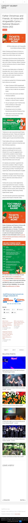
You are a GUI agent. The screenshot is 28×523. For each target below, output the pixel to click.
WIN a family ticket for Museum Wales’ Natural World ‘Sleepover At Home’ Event (19, 323)
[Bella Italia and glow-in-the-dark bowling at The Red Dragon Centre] (14, 363)
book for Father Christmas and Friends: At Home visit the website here (13, 236)
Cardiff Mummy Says (9, 7)
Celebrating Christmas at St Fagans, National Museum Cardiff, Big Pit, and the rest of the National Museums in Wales (7, 335)
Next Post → (23, 500)
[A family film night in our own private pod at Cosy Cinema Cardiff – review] (14, 414)
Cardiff (5, 29)
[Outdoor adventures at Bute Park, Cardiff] (14, 449)
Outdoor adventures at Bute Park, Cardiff (13, 456)
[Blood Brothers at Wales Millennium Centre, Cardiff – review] (14, 380)
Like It (14, 350)
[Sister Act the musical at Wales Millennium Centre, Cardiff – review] (14, 431)
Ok (20, 521)
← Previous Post (6, 500)
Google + (21, 350)
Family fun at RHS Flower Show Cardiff (12, 405)
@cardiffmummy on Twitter (13, 286)
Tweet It (6, 350)
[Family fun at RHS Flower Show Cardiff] (14, 398)
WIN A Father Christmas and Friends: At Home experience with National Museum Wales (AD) (7, 323)
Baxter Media (17, 514)
